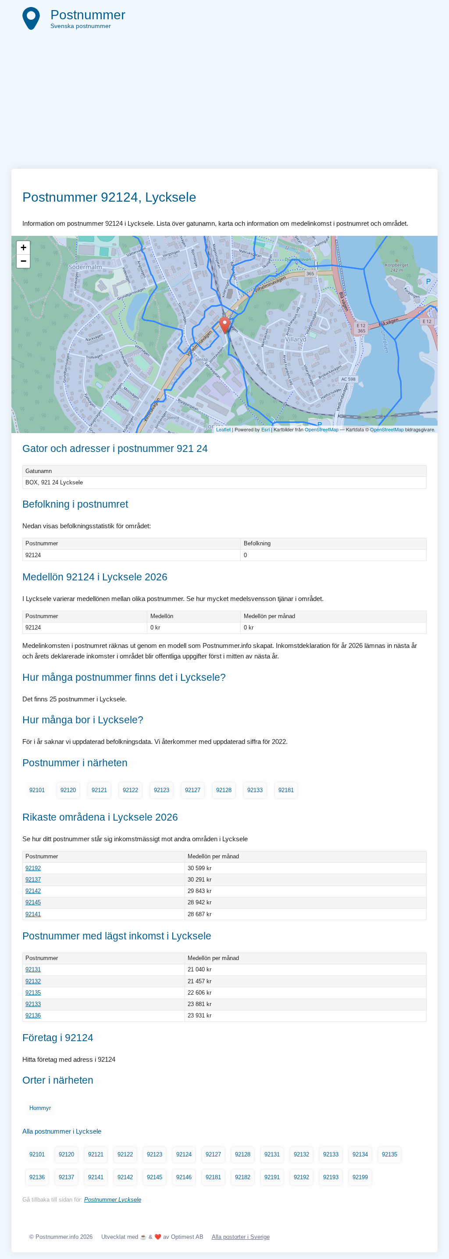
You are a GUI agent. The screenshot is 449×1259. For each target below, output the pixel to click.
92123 (161, 790)
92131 (33, 969)
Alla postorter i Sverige (241, 1237)
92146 (184, 1177)
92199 (360, 1177)
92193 (331, 1177)
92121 (99, 790)
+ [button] (23, 247)
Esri (265, 429)
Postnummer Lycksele (112, 1199)
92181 (286, 790)
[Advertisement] (224, 103)
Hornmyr (40, 1108)
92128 (224, 790)
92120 (68, 790)
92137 (33, 879)
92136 (33, 1015)
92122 (130, 790)
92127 (192, 790)
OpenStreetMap (322, 429)
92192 (33, 868)
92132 (33, 981)
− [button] (23, 261)
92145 (33, 902)
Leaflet (223, 429)
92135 (33, 992)
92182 (242, 1177)
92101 (37, 790)
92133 (255, 790)
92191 (272, 1177)
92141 (33, 914)
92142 (33, 891)
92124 (184, 1154)
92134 (360, 1154)
